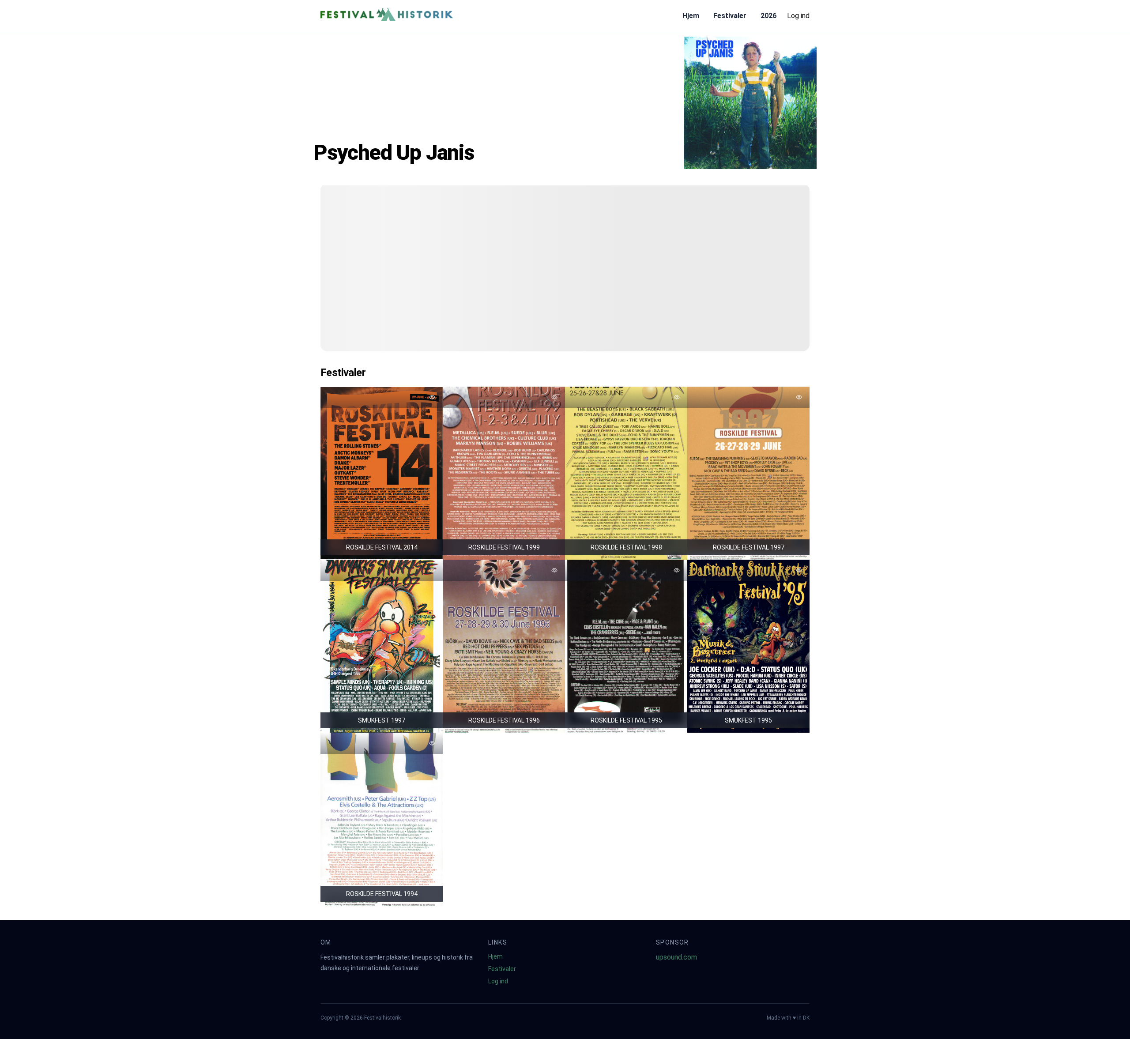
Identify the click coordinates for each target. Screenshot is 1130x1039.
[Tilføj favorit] (432, 397)
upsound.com (676, 957)
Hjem (690, 15)
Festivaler (729, 15)
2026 (768, 15)
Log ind (798, 15)
